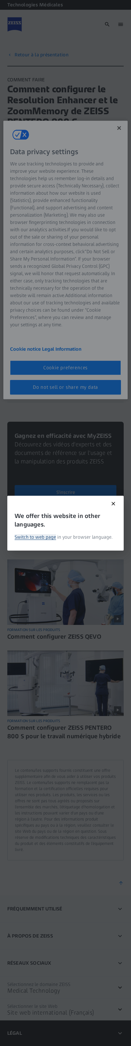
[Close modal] (113, 504)
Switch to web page (35, 537)
